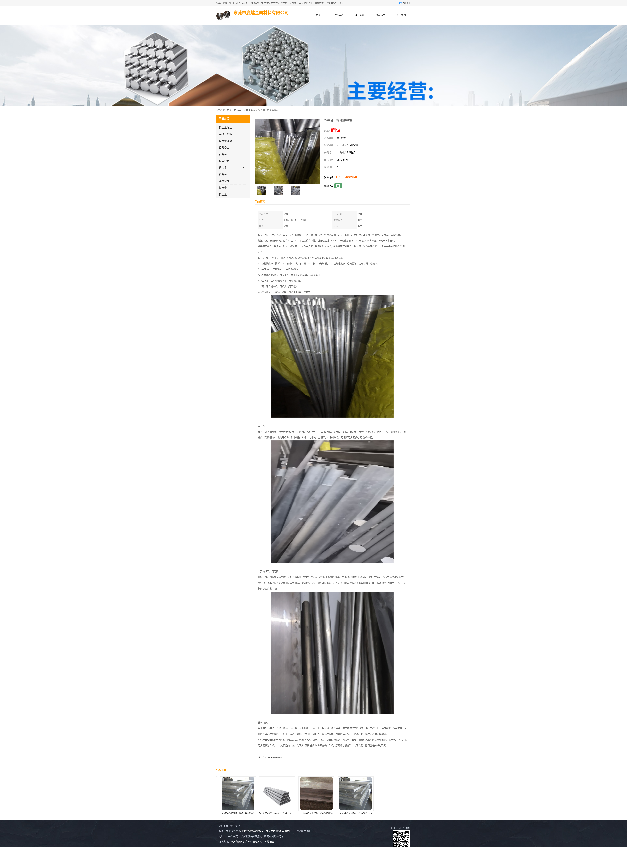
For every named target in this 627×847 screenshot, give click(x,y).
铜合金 (223, 167)
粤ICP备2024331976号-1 (254, 831)
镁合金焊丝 (225, 127)
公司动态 (380, 15)
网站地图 (269, 841)
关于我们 (401, 15)
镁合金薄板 (225, 141)
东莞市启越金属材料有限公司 (281, 831)
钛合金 (223, 187)
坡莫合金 (224, 161)
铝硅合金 (224, 147)
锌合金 (223, 174)
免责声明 (247, 841)
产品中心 (339, 15)
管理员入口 (258, 841)
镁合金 (223, 194)
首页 (318, 15)
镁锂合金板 (225, 134)
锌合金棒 (250, 110)
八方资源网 (236, 841)
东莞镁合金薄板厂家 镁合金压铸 (274, 813)
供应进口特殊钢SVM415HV (353, 813)
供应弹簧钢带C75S (392, 813)
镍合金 (223, 154)
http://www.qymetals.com (270, 757)
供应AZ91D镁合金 (313, 813)
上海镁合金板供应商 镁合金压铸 (235, 813)
